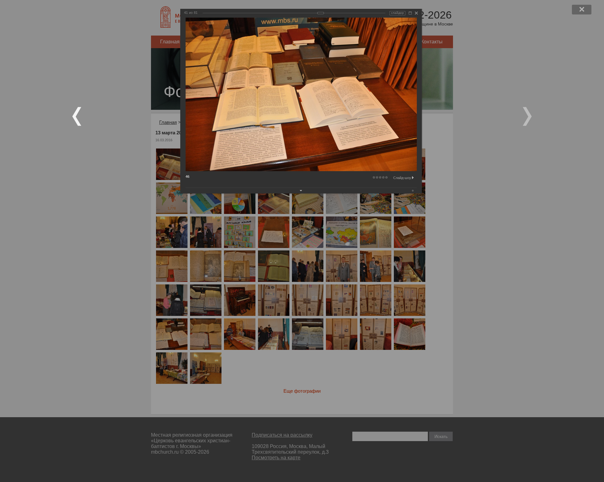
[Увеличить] (410, 13)
